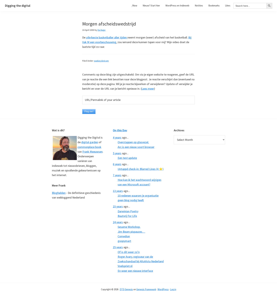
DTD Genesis (126, 289)
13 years (118, 191)
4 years (117, 137)
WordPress (163, 289)
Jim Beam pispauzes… (131, 231)
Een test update (127, 158)
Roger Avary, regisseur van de (135, 256)
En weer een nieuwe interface (135, 271)
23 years (118, 206)
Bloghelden (59, 193)
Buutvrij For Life (127, 216)
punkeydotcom (101, 60)
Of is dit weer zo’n (129, 252)
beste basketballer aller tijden (106, 37)
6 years (117, 164)
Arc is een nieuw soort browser (136, 147)
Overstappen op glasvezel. (133, 142)
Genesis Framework (146, 289)
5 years (117, 153)
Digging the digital (17, 6)
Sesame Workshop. (129, 227)
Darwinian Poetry (128, 211)
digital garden (89, 142)
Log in (173, 289)
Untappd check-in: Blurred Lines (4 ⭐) (141, 169)
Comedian (124, 236)
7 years (117, 175)
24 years (118, 222)
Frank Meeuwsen (92, 151)
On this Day (120, 130)
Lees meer (148, 88)
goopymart (124, 241)
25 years (118, 247)
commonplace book (89, 147)
